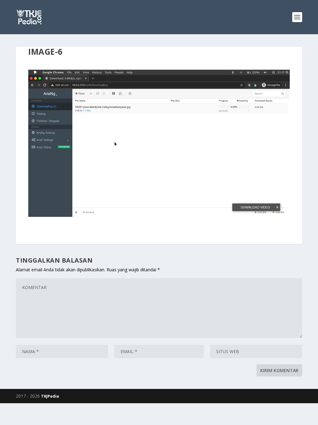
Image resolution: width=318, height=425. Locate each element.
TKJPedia (50, 396)
